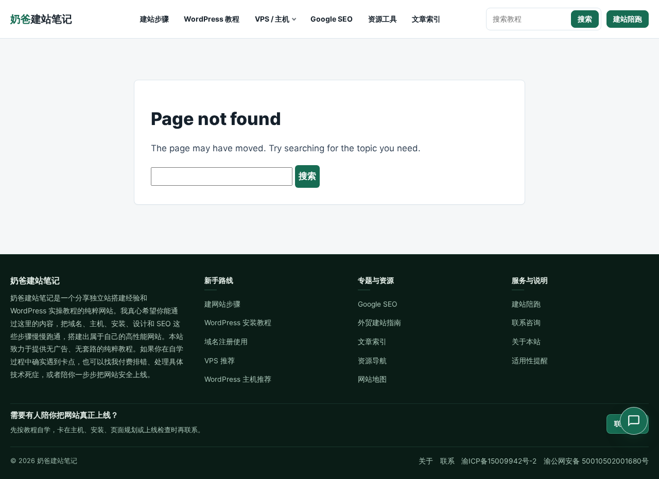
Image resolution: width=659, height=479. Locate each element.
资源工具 (382, 18)
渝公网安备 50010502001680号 (596, 461)
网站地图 (372, 379)
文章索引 (426, 18)
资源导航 (372, 361)
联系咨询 (526, 322)
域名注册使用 (226, 342)
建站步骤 (154, 18)
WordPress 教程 (211, 18)
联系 (447, 461)
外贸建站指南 (379, 322)
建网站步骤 (222, 304)
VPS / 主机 (272, 18)
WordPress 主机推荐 (237, 379)
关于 (426, 461)
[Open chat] (634, 421)
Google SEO (331, 18)
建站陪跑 (627, 18)
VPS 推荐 (219, 361)
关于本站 (526, 342)
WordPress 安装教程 (237, 322)
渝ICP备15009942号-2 (498, 461)
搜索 (585, 18)
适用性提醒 (530, 361)
